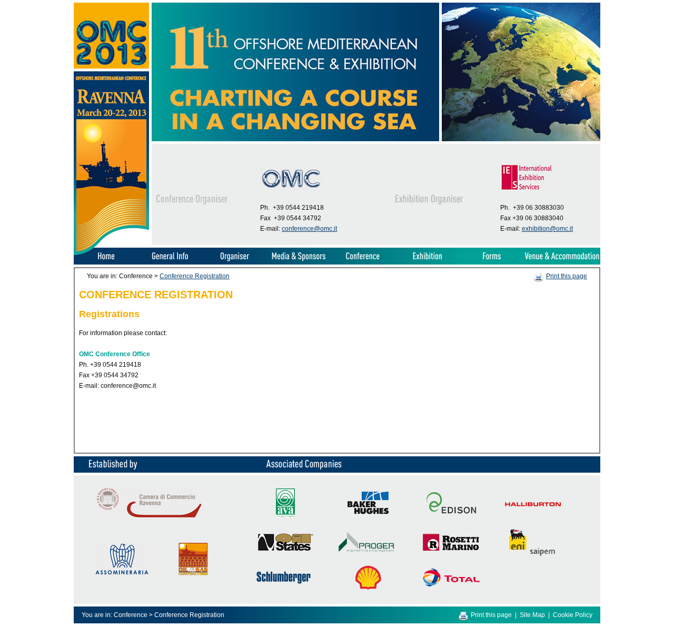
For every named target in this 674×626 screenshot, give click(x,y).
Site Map (532, 615)
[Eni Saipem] (532, 553)
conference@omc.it (309, 228)
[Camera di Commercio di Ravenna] (149, 517)
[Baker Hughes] (368, 512)
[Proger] (532, 504)
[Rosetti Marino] (451, 548)
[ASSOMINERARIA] (122, 574)
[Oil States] (285, 549)
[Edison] (451, 511)
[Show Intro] (111, 253)
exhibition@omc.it (547, 228)
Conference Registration (195, 276)
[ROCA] (193, 573)
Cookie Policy (572, 615)
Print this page (566, 276)
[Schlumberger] (283, 582)
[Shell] (368, 587)
